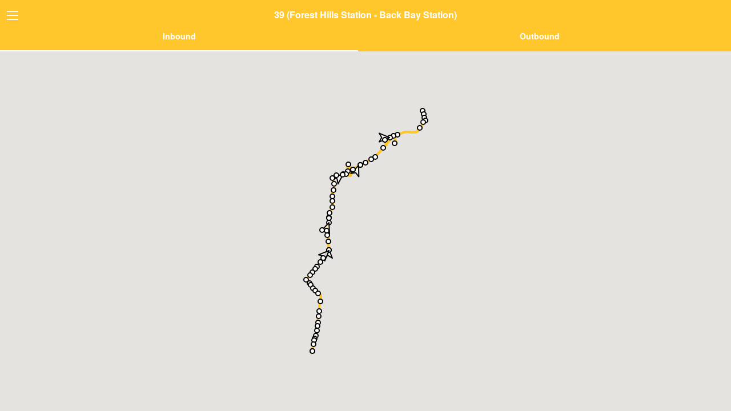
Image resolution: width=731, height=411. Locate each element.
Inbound (179, 36)
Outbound (540, 36)
